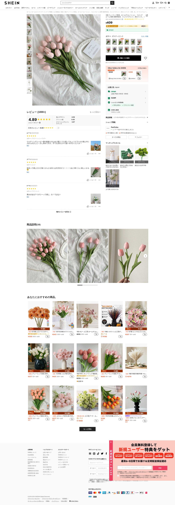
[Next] (145, 256)
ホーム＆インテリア (37, 12)
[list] (105, 453)
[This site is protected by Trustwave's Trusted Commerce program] (90, 496)
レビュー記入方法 (63, 462)
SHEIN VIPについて (48, 472)
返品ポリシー (46, 459)
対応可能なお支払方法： (95, 489)
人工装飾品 (56, 12)
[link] (157, 3)
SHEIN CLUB (31, 475)
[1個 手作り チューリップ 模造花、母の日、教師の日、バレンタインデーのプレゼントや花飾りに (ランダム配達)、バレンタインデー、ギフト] (87, 357)
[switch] (57, 128)
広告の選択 (64, 501)
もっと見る (87, 429)
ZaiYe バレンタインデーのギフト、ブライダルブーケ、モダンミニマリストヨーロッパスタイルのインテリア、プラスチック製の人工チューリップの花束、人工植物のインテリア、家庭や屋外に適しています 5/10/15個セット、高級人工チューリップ (136, 418)
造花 (62, 12)
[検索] (112, 3)
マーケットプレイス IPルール (36, 501)
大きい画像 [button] (144, 36)
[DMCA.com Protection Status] (95, 496)
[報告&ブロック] (99, 153)
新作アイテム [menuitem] (25, 8)
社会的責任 (31, 455)
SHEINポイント (62, 455)
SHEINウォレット (63, 459)
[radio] (108, 42)
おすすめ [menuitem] (17, 8)
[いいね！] (88, 153)
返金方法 (45, 462)
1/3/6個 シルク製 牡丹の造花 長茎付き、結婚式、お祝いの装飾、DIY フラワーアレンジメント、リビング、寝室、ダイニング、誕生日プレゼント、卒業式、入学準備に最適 (63, 373)
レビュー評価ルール (63, 464)
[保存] (145, 58)
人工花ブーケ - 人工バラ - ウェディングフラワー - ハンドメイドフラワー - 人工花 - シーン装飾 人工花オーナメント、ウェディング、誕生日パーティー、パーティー (87, 416)
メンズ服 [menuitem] (91, 8)
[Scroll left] (166, 8)
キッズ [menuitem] (107, 8)
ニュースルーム (32, 457)
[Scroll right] (169, 8)
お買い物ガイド (47, 452)
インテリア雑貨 (48, 12)
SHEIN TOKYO (32, 466)
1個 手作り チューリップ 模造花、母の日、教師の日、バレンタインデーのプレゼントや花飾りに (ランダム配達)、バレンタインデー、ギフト (87, 373)
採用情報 (30, 459)
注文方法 (45, 464)
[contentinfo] (119, 492)
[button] (165, 3)
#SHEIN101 (31, 468)
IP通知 (47, 501)
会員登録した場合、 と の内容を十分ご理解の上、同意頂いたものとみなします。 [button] (141, 472)
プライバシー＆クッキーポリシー (51, 498)
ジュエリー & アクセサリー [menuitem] (65, 8)
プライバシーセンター (34, 498)
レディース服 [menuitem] (41, 8)
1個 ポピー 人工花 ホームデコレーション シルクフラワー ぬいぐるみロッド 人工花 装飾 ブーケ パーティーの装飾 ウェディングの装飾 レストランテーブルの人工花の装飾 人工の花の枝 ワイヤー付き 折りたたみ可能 (87, 331)
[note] (39, 329)
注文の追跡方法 (47, 467)
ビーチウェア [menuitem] (51, 8)
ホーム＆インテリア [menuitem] (81, 8)
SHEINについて (32, 452)
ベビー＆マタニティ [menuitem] (151, 8)
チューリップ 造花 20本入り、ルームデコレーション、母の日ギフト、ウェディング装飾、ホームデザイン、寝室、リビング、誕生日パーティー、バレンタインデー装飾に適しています (39, 373)
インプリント (55, 501)
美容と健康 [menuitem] (100, 8)
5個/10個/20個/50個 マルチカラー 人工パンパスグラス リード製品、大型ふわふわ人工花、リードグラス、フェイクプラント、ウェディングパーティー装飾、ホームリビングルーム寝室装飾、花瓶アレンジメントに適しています (136, 373)
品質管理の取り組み (33, 473)
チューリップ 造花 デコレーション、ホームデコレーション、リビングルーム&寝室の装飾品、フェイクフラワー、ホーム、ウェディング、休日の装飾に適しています (112, 373)
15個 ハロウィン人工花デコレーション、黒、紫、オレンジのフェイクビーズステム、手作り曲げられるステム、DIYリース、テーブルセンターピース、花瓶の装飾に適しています (112, 331)
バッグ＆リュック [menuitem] (123, 8)
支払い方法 (46, 455)
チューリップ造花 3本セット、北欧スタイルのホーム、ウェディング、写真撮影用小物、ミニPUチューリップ (39, 416)
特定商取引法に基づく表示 (34, 462)
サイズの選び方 (47, 469)
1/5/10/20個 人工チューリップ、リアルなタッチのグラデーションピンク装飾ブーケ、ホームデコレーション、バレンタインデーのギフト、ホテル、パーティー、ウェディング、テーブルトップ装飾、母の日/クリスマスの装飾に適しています (112, 416)
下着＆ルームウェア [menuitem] (137, 8)
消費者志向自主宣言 (33, 470)
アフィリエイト (47, 474)
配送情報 (45, 457)
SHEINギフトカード (63, 457)
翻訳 (28, 145)
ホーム (28, 12)
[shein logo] (12, 3)
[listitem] (117, 75)
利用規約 (64, 498)
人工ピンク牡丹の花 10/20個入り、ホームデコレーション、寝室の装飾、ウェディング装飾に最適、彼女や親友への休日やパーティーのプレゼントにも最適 (63, 416)
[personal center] (153, 3)
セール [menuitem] (33, 8)
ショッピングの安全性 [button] (117, 102)
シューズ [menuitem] (113, 8)
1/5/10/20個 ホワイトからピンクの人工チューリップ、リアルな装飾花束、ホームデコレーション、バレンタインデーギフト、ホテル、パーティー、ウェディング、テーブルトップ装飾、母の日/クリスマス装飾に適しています (63, 331)
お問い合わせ (61, 452)
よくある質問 (61, 467)
